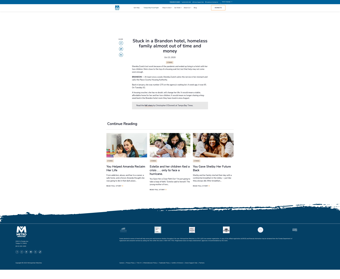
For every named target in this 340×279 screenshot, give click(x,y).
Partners (201, 263)
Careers (121, 263)
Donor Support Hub (199, 2)
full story (148, 105)
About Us (187, 8)
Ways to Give (166, 8)
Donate (218, 8)
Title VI (138, 263)
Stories (169, 62)
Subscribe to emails (175, 2)
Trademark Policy (164, 263)
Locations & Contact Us (212, 2)
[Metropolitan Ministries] (117, 7)
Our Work (177, 8)
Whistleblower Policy (150, 263)
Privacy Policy (130, 263)
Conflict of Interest (177, 263)
